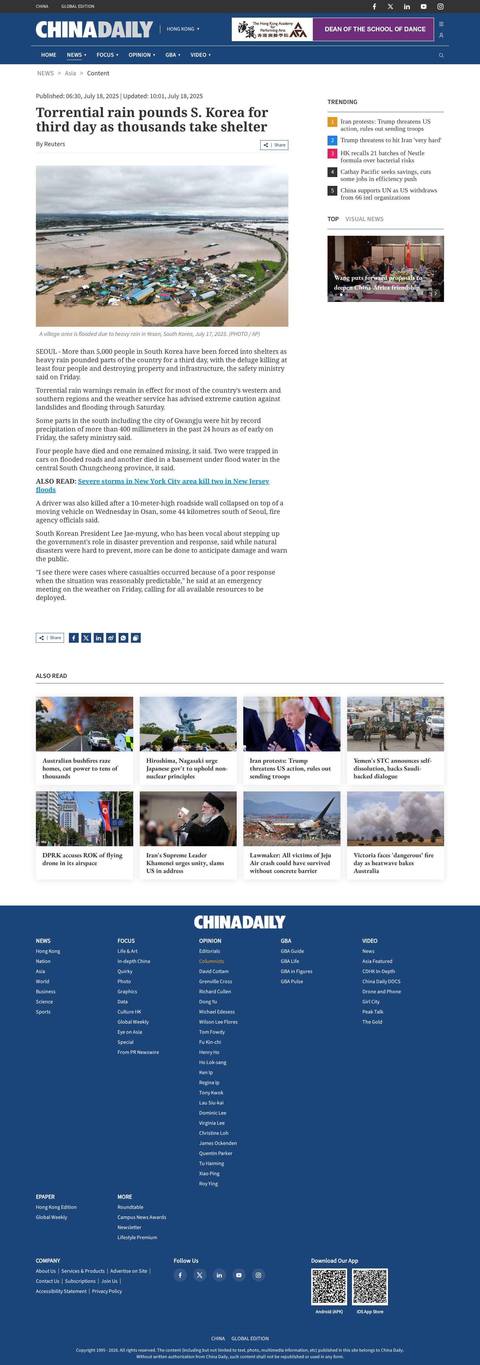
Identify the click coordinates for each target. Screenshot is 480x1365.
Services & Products (83, 1271)
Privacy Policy (107, 1291)
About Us (46, 1271)
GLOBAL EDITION (77, 6)
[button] (336, 294)
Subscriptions (80, 1281)
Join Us (109, 1281)
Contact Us (47, 1281)
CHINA (42, 6)
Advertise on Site (128, 1271)
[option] (386, 269)
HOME (48, 55)
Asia (70, 73)
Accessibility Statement (61, 1291)
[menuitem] (180, 29)
